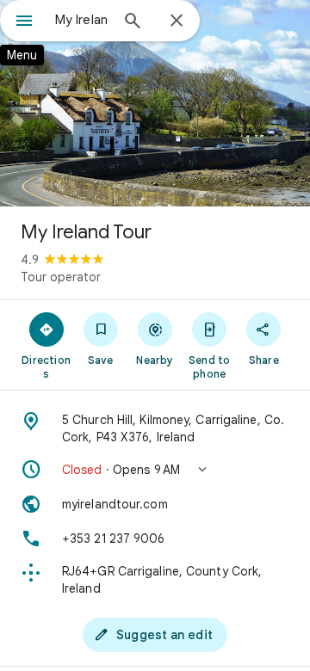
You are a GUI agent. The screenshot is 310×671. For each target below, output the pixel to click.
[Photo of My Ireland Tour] (155, 103)
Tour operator (61, 277)
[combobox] (81, 19)
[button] (155, 469)
